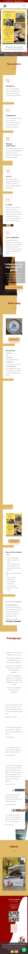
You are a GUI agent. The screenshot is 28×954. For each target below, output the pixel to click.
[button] (24, 949)
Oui (12, 951)
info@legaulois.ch (14, 906)
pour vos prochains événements (14, 49)
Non (16, 951)
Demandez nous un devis (14, 47)
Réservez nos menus (14, 287)
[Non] (26, 948)
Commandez (14, 339)
